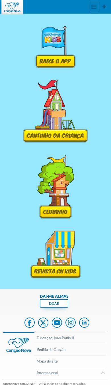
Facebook (29, 323)
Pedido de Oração (51, 350)
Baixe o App (55, 60)
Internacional (47, 373)
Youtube (56, 323)
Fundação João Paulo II (55, 338)
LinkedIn (84, 323)
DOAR (54, 303)
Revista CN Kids (55, 270)
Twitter (43, 323)
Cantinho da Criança (55, 135)
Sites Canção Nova (104, 7)
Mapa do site (47, 361)
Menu (94, 7)
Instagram (70, 323)
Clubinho (56, 211)
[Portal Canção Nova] (12, 7)
